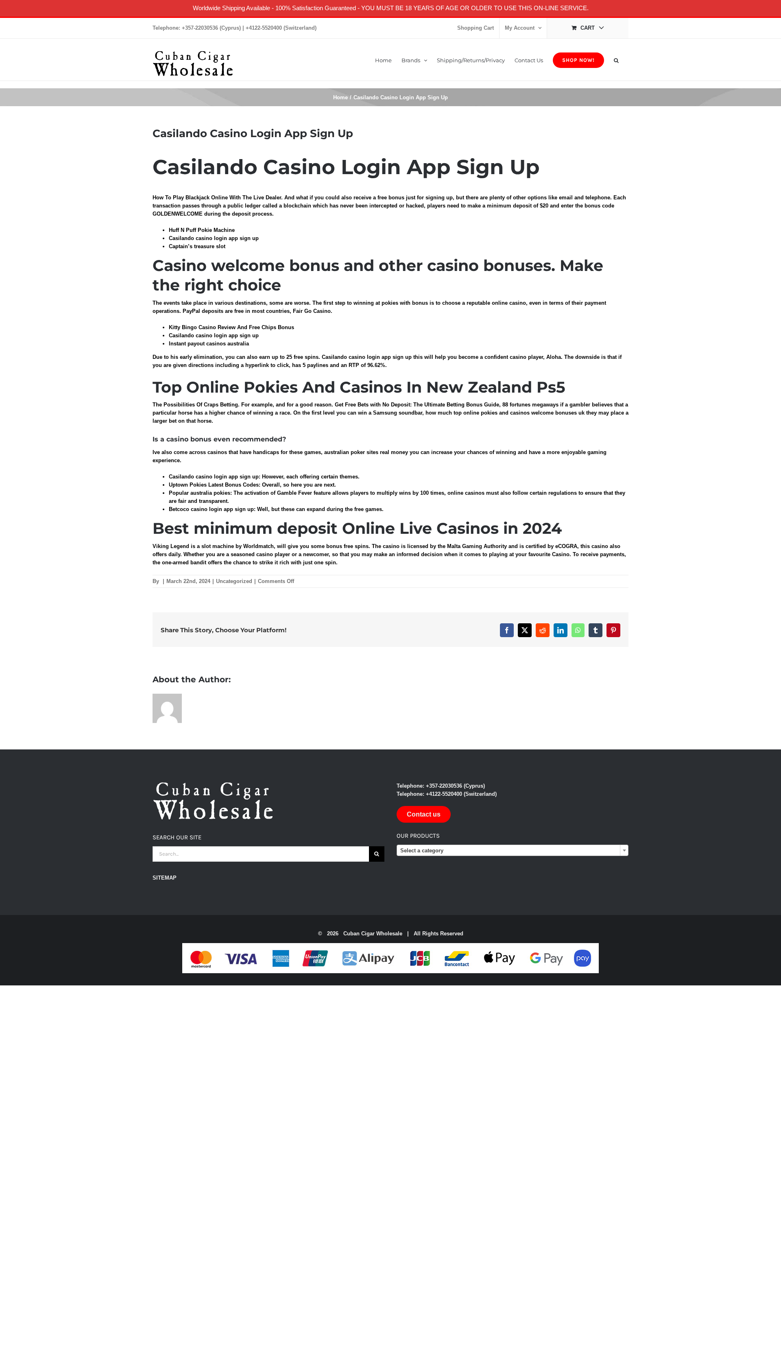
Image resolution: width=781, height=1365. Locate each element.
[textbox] (512, 850)
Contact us (424, 814)
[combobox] (512, 850)
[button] (616, 60)
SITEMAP (165, 878)
